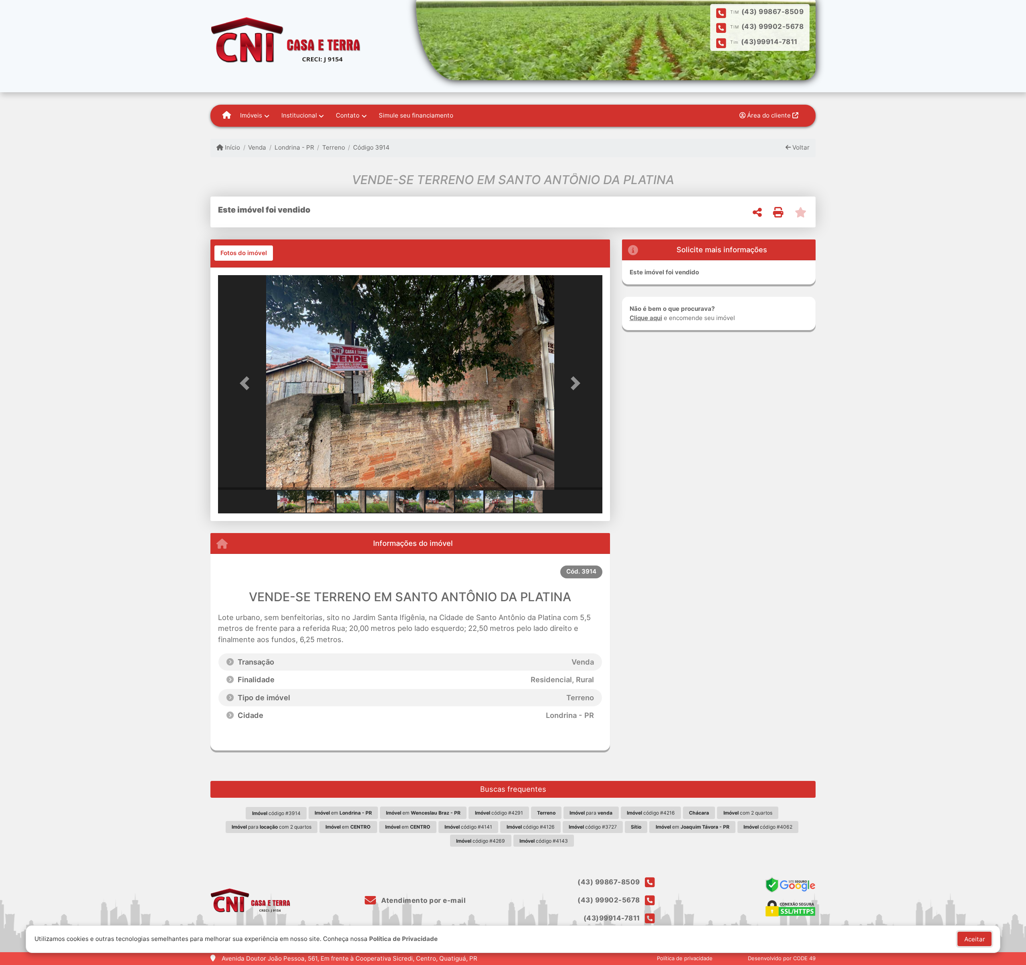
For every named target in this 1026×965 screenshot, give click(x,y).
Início (231, 147)
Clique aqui (646, 318)
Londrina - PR (294, 147)
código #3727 (593, 827)
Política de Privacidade (403, 939)
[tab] (243, 253)
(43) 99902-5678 (772, 26)
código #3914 (276, 813)
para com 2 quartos (271, 827)
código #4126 (531, 827)
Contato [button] (348, 115)
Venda (257, 147)
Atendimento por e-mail (423, 900)
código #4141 (468, 827)
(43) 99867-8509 (772, 12)
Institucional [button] (299, 115)
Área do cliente (768, 115)
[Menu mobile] (226, 115)
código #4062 (767, 827)
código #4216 (651, 813)
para (591, 813)
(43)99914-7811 (769, 42)
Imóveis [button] (251, 115)
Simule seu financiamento (416, 115)
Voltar (800, 147)
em (343, 813)
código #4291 (499, 813)
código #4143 (543, 841)
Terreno (333, 147)
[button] (247, 383)
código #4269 (480, 841)
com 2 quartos (747, 813)
